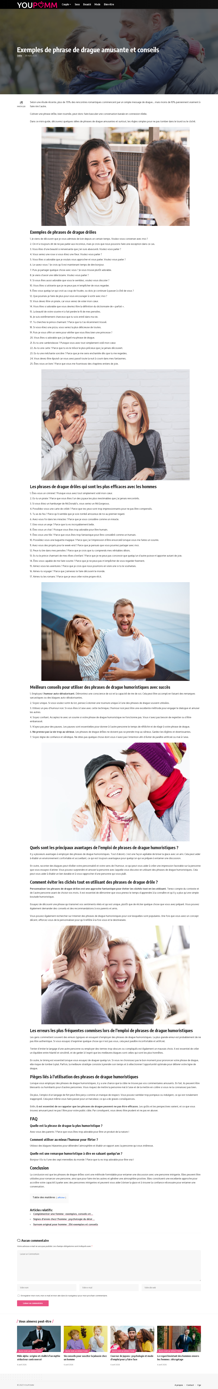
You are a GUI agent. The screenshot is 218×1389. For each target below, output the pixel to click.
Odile (19, 55)
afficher (61, 1197)
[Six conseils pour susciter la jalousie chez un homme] (86, 1339)
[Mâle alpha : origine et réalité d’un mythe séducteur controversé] (39, 1339)
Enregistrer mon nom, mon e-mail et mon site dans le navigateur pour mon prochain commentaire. (64, 1295)
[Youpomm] (37, 4)
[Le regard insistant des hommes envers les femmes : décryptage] (179, 1339)
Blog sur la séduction (30, 1351)
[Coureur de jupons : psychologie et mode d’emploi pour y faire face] (132, 1339)
